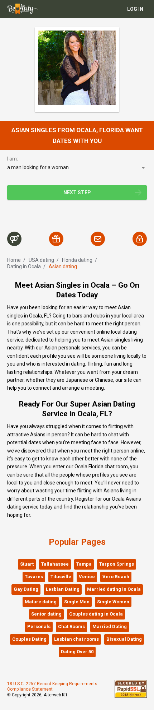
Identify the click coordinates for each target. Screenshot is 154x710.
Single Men (77, 601)
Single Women (113, 601)
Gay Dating (26, 589)
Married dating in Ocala (114, 589)
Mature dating (41, 601)
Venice (87, 576)
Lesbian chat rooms (76, 639)
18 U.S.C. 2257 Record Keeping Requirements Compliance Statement (52, 686)
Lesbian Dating (63, 589)
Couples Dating (29, 639)
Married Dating (109, 626)
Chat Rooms (71, 626)
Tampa (84, 564)
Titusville (60, 576)
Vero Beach (115, 576)
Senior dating (46, 614)
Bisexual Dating (124, 639)
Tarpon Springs (116, 564)
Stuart (27, 564)
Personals (38, 626)
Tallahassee (55, 564)
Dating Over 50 (77, 651)
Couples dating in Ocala (96, 614)
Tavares (34, 576)
